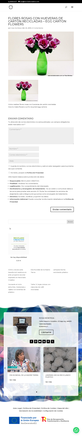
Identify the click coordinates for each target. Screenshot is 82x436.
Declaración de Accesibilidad (30, 411)
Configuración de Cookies (53, 411)
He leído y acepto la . (27, 173)
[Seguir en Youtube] (40, 341)
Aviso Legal (17, 408)
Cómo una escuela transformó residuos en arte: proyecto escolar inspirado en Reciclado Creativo (17, 275)
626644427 (13, 1)
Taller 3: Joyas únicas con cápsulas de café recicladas (40, 286)
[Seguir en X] (52, 341)
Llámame (46, 332)
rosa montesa (16, 28)
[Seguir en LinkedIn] (44, 341)
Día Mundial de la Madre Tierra (24, 375)
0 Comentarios (37, 28)
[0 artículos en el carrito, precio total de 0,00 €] (10, 229)
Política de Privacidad (35, 173)
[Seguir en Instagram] (35, 341)
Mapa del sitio (62, 408)
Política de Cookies (48, 408)
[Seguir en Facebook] (31, 341)
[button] (5, 368)
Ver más (13, 380)
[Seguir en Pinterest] (48, 341)
